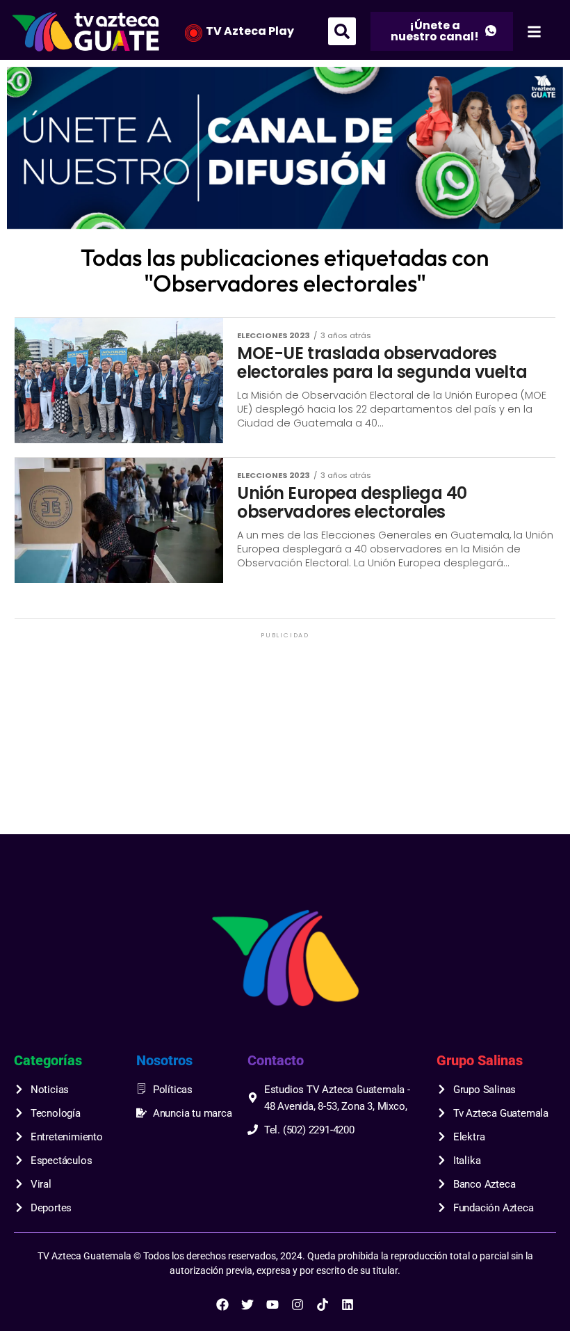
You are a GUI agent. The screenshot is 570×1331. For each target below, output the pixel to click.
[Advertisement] (285, 738)
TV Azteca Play (250, 31)
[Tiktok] (322, 1304)
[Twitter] (247, 1304)
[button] (342, 31)
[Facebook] (222, 1304)
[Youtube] (272, 1304)
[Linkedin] (347, 1304)
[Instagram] (297, 1304)
